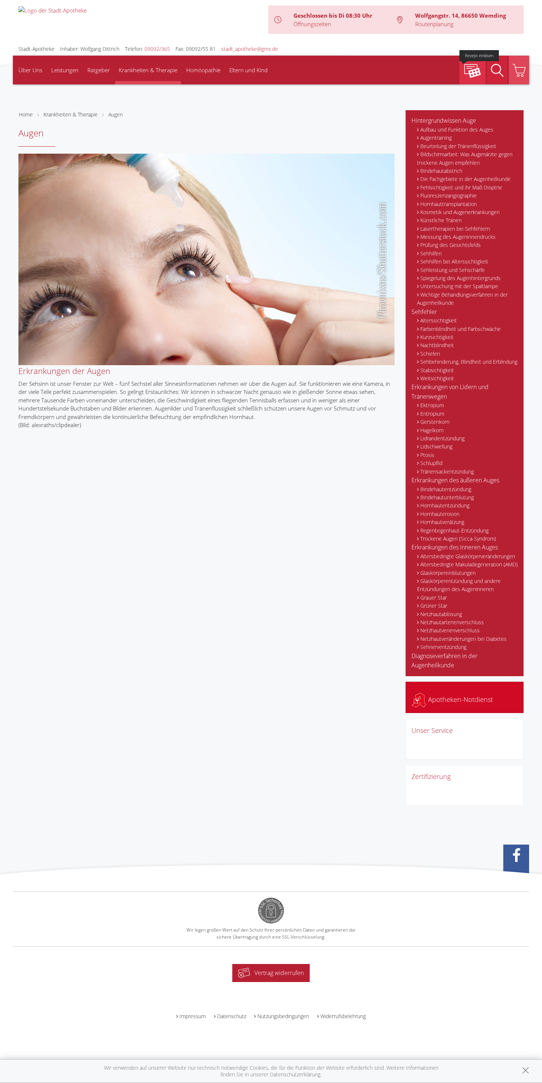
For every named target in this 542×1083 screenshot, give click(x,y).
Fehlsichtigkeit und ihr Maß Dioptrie (461, 187)
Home (26, 114)
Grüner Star (433, 605)
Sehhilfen (431, 253)
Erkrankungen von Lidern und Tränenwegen (450, 392)
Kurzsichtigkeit (437, 336)
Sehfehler (424, 312)
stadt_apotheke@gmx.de (249, 48)
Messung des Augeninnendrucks (458, 236)
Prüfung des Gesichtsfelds (450, 244)
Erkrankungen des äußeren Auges (455, 480)
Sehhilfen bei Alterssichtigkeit (454, 261)
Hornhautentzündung (444, 505)
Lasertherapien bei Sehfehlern (455, 228)
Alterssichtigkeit (438, 320)
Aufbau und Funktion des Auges (456, 129)
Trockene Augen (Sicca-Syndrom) (458, 538)
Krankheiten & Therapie (148, 70)
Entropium (432, 413)
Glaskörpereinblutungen (448, 572)
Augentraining (436, 137)
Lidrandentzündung (442, 438)
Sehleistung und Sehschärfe (452, 269)
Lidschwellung (436, 446)
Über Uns (30, 70)
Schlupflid (431, 463)
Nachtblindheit (437, 345)
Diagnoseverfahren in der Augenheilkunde (444, 661)
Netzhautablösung (441, 614)
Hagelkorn (432, 430)
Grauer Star (433, 597)
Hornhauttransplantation (448, 203)
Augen (115, 114)
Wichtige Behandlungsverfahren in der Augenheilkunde (462, 298)
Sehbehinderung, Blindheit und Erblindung (468, 361)
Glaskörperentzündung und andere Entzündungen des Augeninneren (459, 585)
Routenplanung (434, 24)
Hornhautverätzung (442, 521)
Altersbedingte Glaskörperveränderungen (467, 556)
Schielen (430, 353)
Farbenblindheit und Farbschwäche (460, 328)
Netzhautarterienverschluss (452, 622)
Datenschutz (231, 1016)
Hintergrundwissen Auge (443, 120)
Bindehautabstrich (441, 170)
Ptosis (427, 454)
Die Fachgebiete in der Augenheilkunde (465, 178)
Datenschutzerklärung (295, 1074)
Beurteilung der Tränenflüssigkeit (458, 146)
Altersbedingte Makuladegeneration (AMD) (469, 564)
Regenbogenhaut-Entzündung (454, 530)
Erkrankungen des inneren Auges (454, 547)
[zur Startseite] (52, 9)
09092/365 (157, 48)
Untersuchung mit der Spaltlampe (459, 286)
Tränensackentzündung (447, 471)
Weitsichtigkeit (437, 378)
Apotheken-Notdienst (459, 699)
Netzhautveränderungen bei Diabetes (463, 638)
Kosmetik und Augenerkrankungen (460, 212)
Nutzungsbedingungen (283, 1016)
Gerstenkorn (434, 421)
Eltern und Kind (248, 70)
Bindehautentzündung (445, 489)
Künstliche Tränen (441, 220)
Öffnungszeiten (312, 24)
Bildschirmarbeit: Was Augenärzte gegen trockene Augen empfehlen (465, 158)
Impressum (193, 1016)
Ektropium (432, 405)
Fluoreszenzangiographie (448, 195)
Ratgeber (98, 70)
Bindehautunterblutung (447, 497)
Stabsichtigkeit (437, 370)
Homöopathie (203, 70)
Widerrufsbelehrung (343, 1016)
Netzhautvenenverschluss (450, 630)
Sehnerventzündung (443, 646)
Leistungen (65, 70)
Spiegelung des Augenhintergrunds (460, 278)
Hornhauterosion (439, 513)
